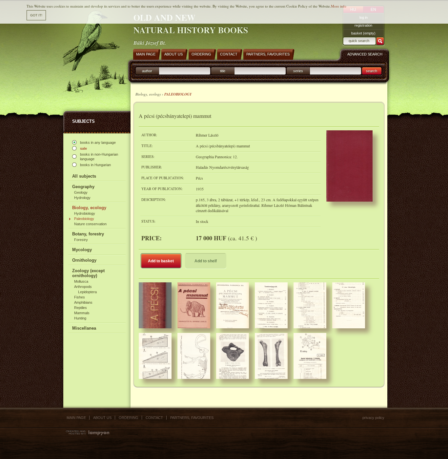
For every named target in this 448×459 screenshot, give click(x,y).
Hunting (80, 318)
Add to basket (161, 261)
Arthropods (83, 287)
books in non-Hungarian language (99, 156)
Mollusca (81, 281)
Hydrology (82, 198)
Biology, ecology (89, 207)
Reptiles (80, 308)
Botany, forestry (88, 233)
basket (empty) (363, 33)
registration (363, 25)
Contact (154, 418)
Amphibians (83, 302)
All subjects (84, 176)
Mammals (82, 313)
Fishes (79, 297)
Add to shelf (205, 261)
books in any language (98, 142)
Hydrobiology (84, 213)
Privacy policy (373, 418)
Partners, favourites (192, 418)
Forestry (81, 240)
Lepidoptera (87, 292)
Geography (83, 186)
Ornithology (84, 260)
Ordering (128, 418)
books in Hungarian (95, 165)
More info (338, 6)
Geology (81, 192)
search (371, 71)
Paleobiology (84, 219)
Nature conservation (90, 224)
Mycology (82, 249)
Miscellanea (84, 328)
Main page (76, 418)
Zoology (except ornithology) (88, 273)
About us (102, 418)
